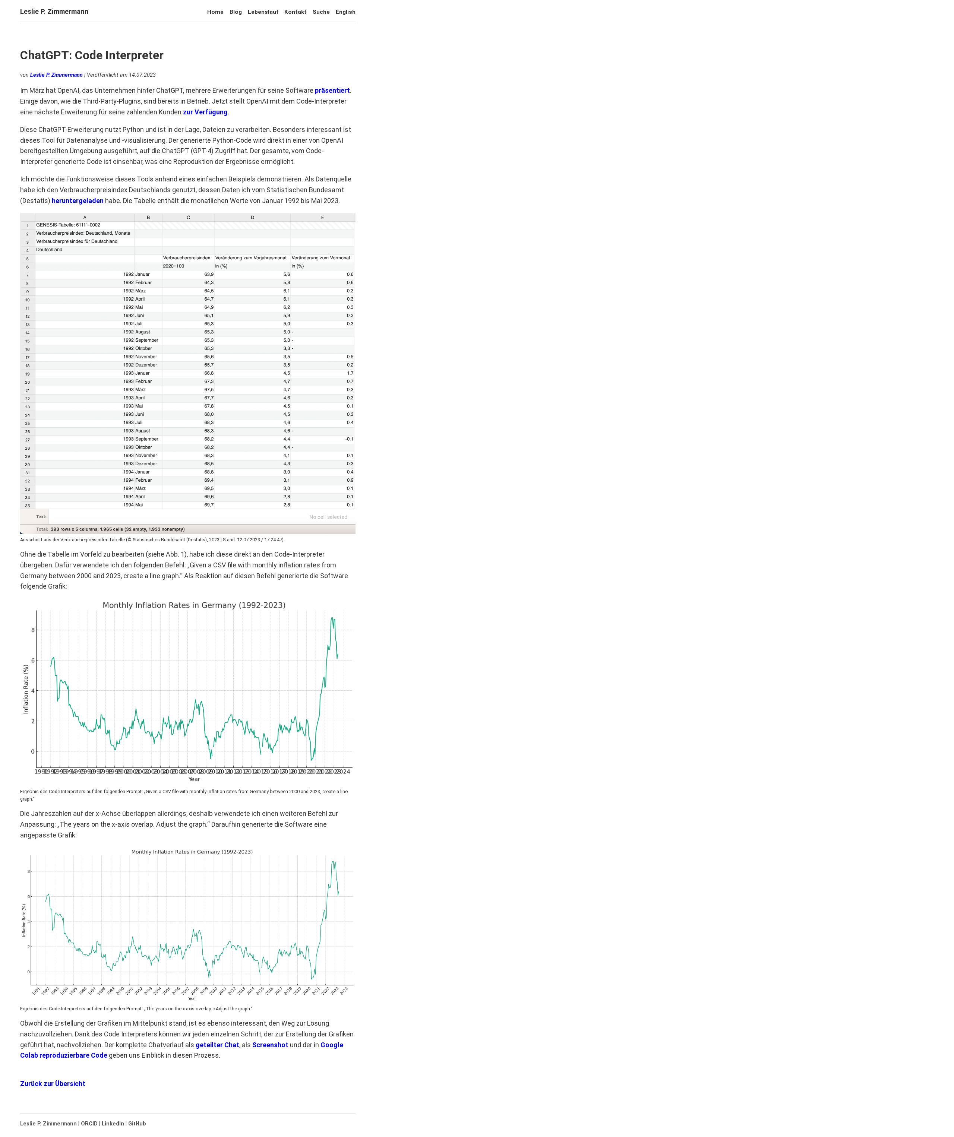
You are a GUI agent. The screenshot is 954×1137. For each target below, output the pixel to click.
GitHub (137, 1124)
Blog (236, 12)
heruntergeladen (78, 201)
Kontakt (295, 12)
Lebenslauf (263, 12)
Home (215, 12)
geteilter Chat (217, 1045)
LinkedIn (113, 1124)
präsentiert (332, 90)
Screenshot (270, 1045)
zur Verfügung (205, 112)
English (346, 12)
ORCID (89, 1124)
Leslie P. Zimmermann (54, 11)
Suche (321, 12)
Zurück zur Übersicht (52, 1083)
